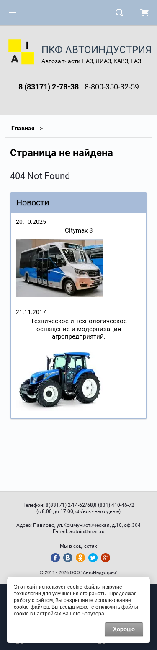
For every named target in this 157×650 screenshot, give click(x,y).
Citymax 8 (79, 230)
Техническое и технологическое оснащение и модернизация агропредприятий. (79, 329)
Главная (23, 128)
